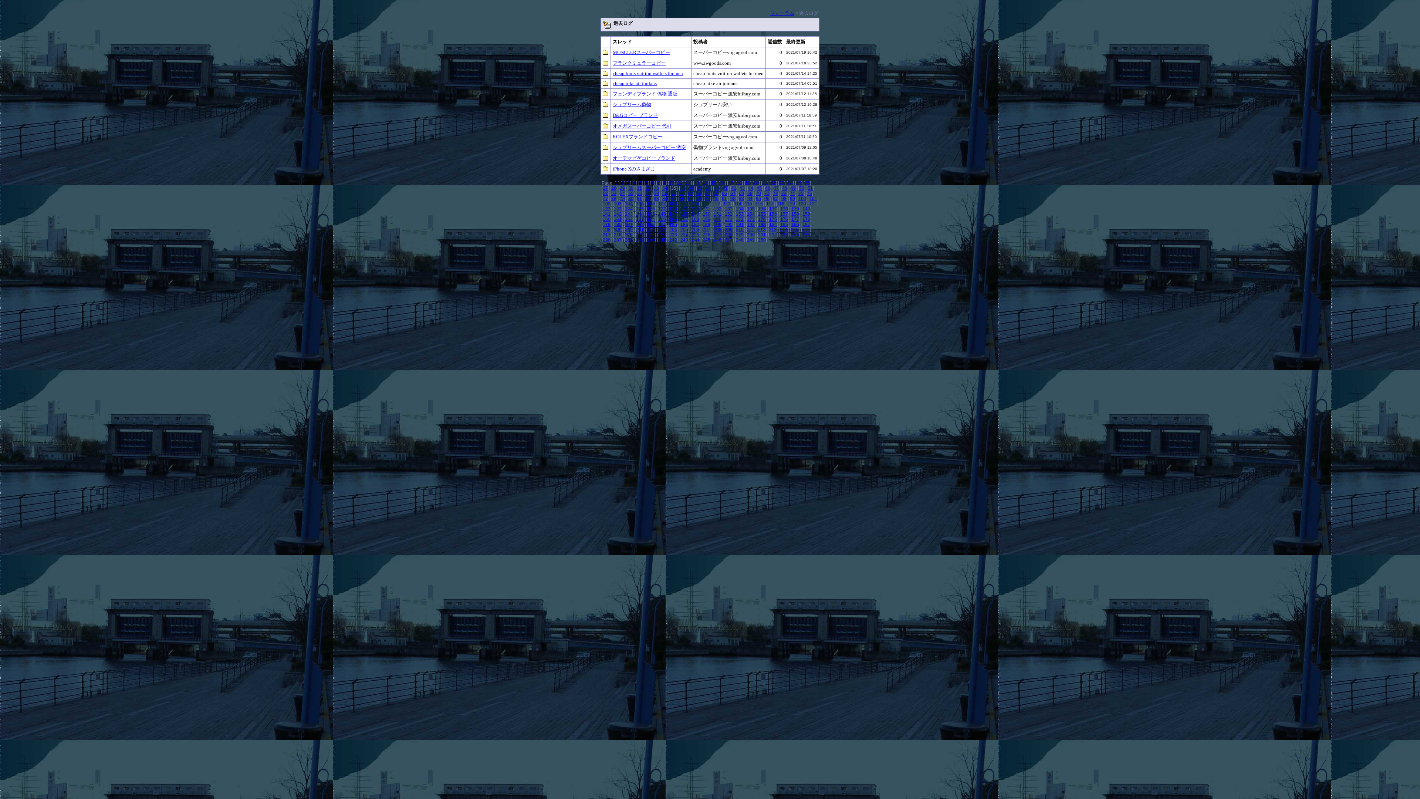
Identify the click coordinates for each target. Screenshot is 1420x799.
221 (651, 234)
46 (767, 188)
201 (640, 229)
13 (696, 183)
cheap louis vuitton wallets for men (648, 73)
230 (751, 234)
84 (664, 198)
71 (767, 193)
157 (784, 214)
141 (607, 214)
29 (622, 188)
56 (639, 193)
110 (695, 203)
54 (622, 193)
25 (798, 183)
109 (684, 203)
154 (751, 214)
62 (690, 193)
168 (695, 219)
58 (656, 193)
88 (698, 198)
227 (717, 234)
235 (806, 234)
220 (640, 234)
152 (729, 214)
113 (727, 203)
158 (795, 214)
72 (775, 193)
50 (801, 188)
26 (807, 183)
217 (607, 234)
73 (784, 193)
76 (809, 193)
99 (792, 198)
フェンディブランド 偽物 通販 (645, 94)
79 (622, 198)
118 (780, 203)
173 (751, 219)
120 (802, 203)
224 (684, 234)
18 (739, 183)
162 (629, 219)
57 (647, 193)
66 (724, 193)
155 (762, 214)
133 (729, 209)
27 (605, 188)
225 (695, 234)
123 (618, 209)
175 (773, 219)
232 (773, 234)
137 (773, 209)
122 (607, 209)
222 (662, 234)
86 (681, 198)
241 (662, 240)
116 (759, 203)
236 (607, 240)
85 (673, 198)
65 (716, 193)
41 (725, 188)
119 (791, 203)
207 (706, 229)
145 (651, 214)
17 (730, 183)
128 (673, 209)
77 (605, 198)
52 (605, 193)
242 (673, 240)
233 (784, 234)
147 (673, 214)
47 (776, 188)
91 (724, 198)
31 (639, 188)
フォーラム (782, 13)
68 (741, 193)
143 (629, 214)
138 (784, 209)
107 (662, 203)
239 (640, 240)
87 (690, 198)
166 (673, 219)
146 (662, 214)
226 (706, 234)
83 (656, 198)
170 (717, 219)
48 (784, 188)
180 (618, 224)
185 (673, 224)
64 (707, 193)
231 (762, 234)
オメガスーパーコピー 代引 (642, 126)
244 (695, 240)
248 (740, 240)
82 (647, 198)
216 (806, 229)
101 (813, 198)
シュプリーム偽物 (632, 104)
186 (684, 224)
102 (607, 203)
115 (748, 203)
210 (740, 229)
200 (629, 229)
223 (673, 234)
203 (662, 229)
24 (790, 183)
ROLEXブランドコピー (637, 136)
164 (651, 219)
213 (773, 229)
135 (751, 209)
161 (618, 219)
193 (762, 224)
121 (813, 203)
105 (640, 203)
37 (691, 188)
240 (651, 240)
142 (618, 214)
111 (705, 203)
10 (671, 183)
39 (708, 188)
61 (681, 193)
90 (716, 198)
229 (740, 234)
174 (762, 219)
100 (802, 198)
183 (651, 224)
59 (664, 193)
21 (764, 183)
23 (781, 183)
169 (706, 219)
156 (773, 214)
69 (750, 193)
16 (722, 183)
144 (640, 214)
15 (713, 183)
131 (706, 209)
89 (707, 198)
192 (751, 224)
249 (751, 240)
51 (810, 188)
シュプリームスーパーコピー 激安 (649, 147)
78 (613, 198)
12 (688, 183)
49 (793, 188)
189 (717, 224)
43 (742, 188)
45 (759, 188)
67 (733, 193)
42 (733, 188)
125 (640, 209)
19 (747, 183)
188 (706, 224)
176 (784, 219)
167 (684, 219)
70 (758, 193)
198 (607, 229)
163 (640, 219)
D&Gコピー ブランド (635, 115)
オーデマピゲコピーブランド (644, 158)
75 (801, 193)
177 (795, 219)
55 (630, 193)
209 (729, 229)
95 (758, 198)
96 (767, 198)
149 (695, 214)
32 (647, 188)
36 (682, 188)
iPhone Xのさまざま (634, 169)
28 (613, 188)
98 (784, 198)
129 (684, 209)
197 (806, 224)
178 (806, 219)
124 (629, 209)
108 (673, 203)
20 (756, 183)
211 (750, 229)
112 (716, 203)
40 (716, 188)
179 (607, 224)
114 (737, 203)
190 (729, 224)
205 (684, 229)
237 (618, 240)
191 (740, 224)
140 (806, 209)
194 (773, 224)
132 (717, 209)
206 (695, 229)
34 (664, 188)
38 (699, 188)
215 (795, 229)
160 (607, 219)
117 (770, 203)
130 (695, 209)
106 (651, 203)
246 (717, 240)
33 (656, 188)
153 (740, 214)
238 (629, 240)
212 (761, 229)
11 (679, 183)
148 (684, 214)
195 (784, 224)
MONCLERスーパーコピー (641, 52)
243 (684, 240)
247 (729, 240)
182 (640, 224)
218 (618, 234)
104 (629, 203)
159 (806, 214)
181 (629, 224)
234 (795, 234)
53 (613, 193)
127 (662, 209)
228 (729, 234)
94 (750, 198)
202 (651, 229)
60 (673, 193)
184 (662, 224)
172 (740, 219)
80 (630, 198)
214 (784, 229)
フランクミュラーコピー (639, 63)
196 (795, 224)
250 (762, 240)
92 (733, 198)
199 (618, 229)
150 (706, 214)
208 (717, 229)
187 (695, 224)
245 (706, 240)
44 (750, 188)
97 (775, 198)
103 (618, 203)
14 (705, 183)
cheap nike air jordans (635, 83)
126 (651, 209)
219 (629, 234)
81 (639, 198)
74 (792, 193)
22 (773, 183)
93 (741, 198)
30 (630, 188)
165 (662, 219)
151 (717, 214)
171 (729, 219)
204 (673, 229)
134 (740, 209)
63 (698, 193)
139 (795, 209)
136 (762, 209)
